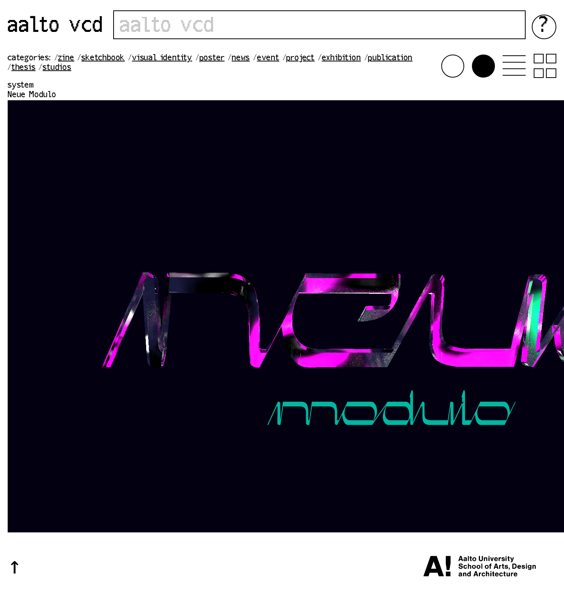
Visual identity (162, 58)
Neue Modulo (32, 95)
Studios (57, 68)
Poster (212, 58)
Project (300, 58)
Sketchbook (103, 58)
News (241, 58)
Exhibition (341, 58)
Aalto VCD (56, 26)
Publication (390, 58)
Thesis (24, 68)
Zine (66, 58)
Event (268, 58)
